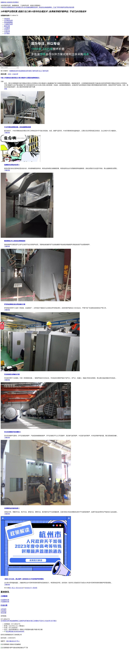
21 (29, 588)
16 (22, 588)
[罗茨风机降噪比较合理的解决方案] (36, 301)
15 (21, 588)
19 (26, 588)
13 (18, 588)
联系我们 (16, 2)
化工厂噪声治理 (43, 71)
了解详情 (7, 132)
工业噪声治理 (8, 24)
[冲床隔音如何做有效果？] (36, 504)
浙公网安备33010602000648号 (15, 631)
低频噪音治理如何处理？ (12, 164)
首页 (9, 74)
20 (28, 588)
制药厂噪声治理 (33, 71)
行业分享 (7, 31)
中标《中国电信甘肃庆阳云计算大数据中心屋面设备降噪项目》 (20, 77)
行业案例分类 (5, 599)
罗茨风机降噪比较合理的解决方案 (14, 304)
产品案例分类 (5, 601)
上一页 (15, 588)
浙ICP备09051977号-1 (12, 641)
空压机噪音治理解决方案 (12, 374)
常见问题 (3, 612)
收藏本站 (3, 2)
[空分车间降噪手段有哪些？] (36, 428)
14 (19, 588)
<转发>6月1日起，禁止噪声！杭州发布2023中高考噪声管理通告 (24, 579)
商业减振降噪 (8, 22)
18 (25, 588)
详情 (5, 88)
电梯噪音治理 (13, 71)
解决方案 (7, 26)
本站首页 (7, 18)
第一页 (11, 588)
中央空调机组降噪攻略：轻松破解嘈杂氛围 (17, 127)
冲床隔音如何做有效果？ (12, 508)
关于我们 (7, 33)
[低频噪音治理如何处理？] (20, 161)
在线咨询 (10, 2)
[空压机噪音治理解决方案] (40, 370)
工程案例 (7, 28)
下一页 (32, 588)
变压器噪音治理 (23, 71)
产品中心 (7, 29)
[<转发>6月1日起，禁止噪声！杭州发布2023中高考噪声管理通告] (36, 575)
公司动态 (3, 609)
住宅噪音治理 (8, 20)
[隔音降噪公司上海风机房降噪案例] (27, 237)
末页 (35, 588)
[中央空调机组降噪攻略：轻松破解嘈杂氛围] (23, 123)
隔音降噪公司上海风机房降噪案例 (14, 241)
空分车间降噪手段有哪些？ (12, 432)
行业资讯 (3, 611)
